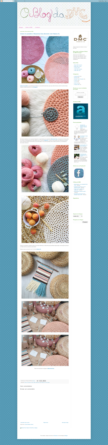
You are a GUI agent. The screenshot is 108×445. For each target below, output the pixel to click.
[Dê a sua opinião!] (41, 381)
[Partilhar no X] (42, 381)
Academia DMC (77, 76)
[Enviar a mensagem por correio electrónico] (37, 380)
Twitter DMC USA (77, 70)
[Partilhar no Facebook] (44, 381)
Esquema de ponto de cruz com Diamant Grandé (80, 187)
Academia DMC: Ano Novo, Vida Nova (83, 145)
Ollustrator (56, 435)
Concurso (76, 80)
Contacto (37, 27)
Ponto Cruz (76, 83)
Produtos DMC (76, 84)
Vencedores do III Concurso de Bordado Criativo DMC (79, 194)
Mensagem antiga (65, 422)
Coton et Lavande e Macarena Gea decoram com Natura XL (40, 34)
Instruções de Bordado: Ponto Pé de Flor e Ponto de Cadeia (83, 126)
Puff (46, 382)
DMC (35, 382)
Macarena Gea (54, 139)
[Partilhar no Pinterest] (45, 381)
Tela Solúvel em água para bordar (84, 136)
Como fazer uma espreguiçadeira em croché (83, 155)
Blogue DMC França (77, 66)
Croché (32, 382)
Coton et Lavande (24, 85)
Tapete (48, 382)
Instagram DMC (77, 67)
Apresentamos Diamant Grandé (79, 191)
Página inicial (45, 422)
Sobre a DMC (29, 27)
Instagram (35, 87)
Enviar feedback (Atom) (29, 424)
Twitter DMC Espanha (78, 69)
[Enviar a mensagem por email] (39, 381)
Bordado (75, 77)
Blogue (21, 27)
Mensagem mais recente (25, 422)
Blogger (66, 435)
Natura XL (46, 140)
